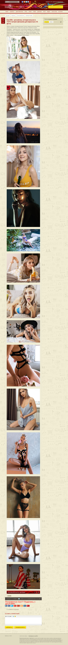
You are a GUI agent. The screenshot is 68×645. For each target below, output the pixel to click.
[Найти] (18, 1)
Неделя (51, 21)
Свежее (13, 15)
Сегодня (46, 21)
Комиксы (12, 11)
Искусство (54, 11)
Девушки (39, 11)
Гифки (30, 11)
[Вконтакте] (28, 2)
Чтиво (34, 11)
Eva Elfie (9, 595)
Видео (48, 11)
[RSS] (24, 2)
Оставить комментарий (12, 613)
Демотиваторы (19, 11)
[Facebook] (22, 2)
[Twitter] (26, 2)
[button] (6, 616)
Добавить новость (56, 7)
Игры (26, 11)
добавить (9, 627)
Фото (44, 11)
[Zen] (30, 2)
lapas (22, 598)
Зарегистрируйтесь (58, 1)
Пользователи (20, 15)
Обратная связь (23, 636)
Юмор (7, 11)
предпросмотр (20, 627)
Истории (60, 11)
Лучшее (8, 15)
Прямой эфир (29, 15)
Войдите (48, 1)
